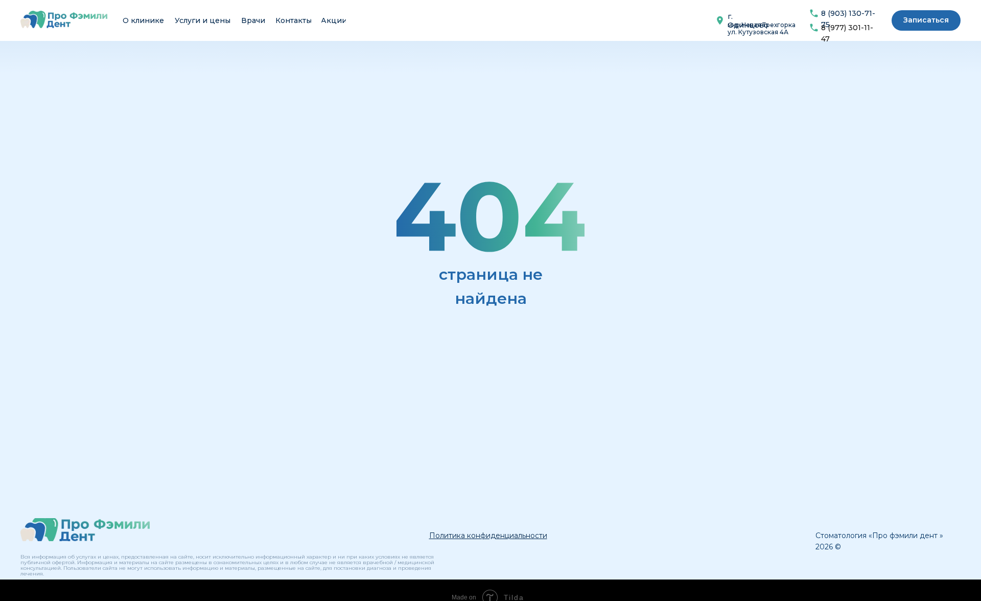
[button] (926, 20)
